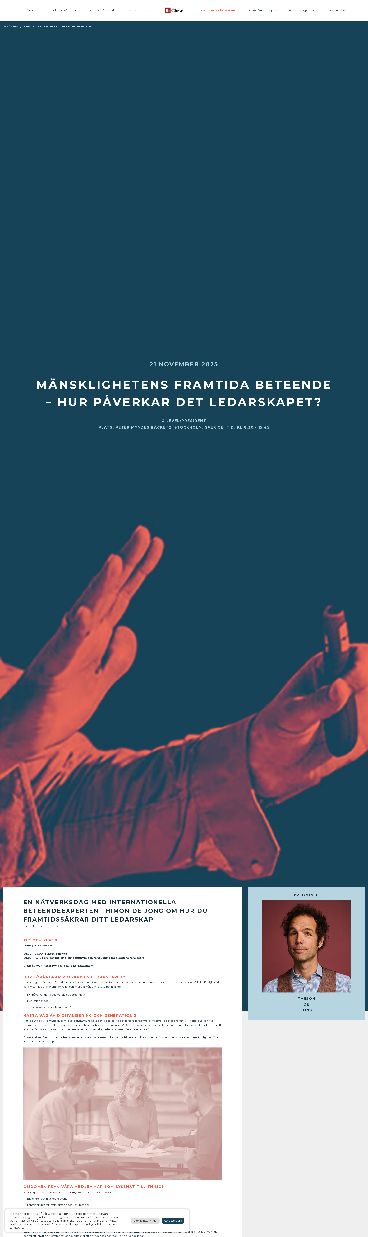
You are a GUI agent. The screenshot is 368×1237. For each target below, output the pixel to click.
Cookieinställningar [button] (145, 1220)
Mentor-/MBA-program (262, 10)
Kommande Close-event (218, 10)
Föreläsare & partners (302, 10)
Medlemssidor (337, 10)
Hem (5, 26)
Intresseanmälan (137, 10)
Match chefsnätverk (102, 10)
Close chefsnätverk (65, 10)
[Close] (174, 10)
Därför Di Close (31, 10)
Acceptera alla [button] (173, 1220)
